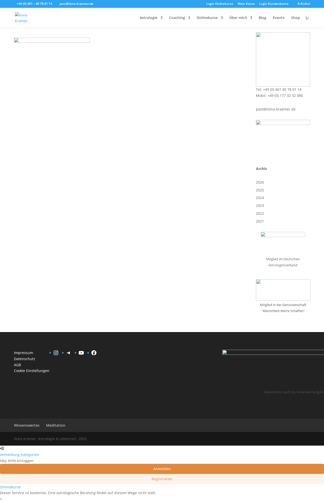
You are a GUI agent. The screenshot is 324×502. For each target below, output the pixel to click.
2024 (260, 197)
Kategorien (30, 454)
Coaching (177, 18)
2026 (260, 182)
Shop (295, 18)
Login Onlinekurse (219, 4)
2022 (260, 213)
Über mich (238, 18)
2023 (260, 205)
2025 (260, 190)
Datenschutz (24, 358)
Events (279, 18)
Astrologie (148, 18)
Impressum (23, 352)
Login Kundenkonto (273, 4)
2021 (260, 221)
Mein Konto (246, 4)
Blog (262, 18)
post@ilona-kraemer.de (276, 109)
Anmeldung (10, 454)
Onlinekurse (207, 18)
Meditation (55, 425)
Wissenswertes (26, 425)
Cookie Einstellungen (31, 370)
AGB (17, 364)
